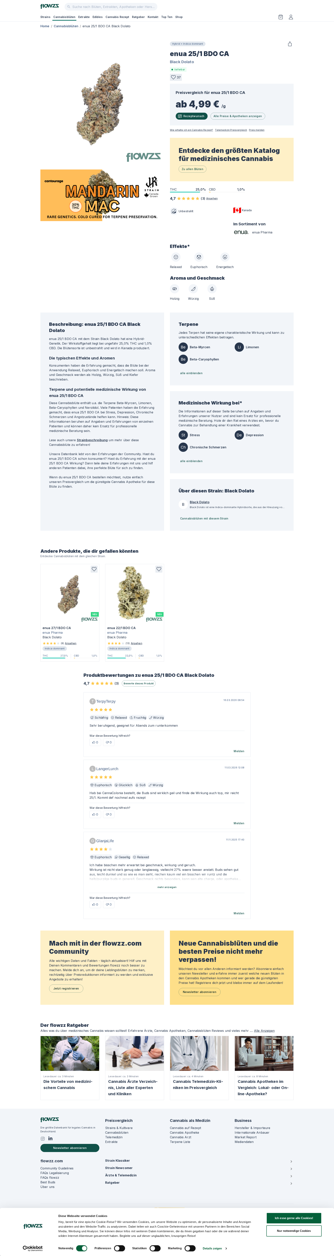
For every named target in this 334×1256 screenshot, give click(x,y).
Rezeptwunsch (193, 116)
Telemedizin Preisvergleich (231, 130)
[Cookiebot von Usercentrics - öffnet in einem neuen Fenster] (33, 1248)
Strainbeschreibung (92, 440)
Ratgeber (138, 17)
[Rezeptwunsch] (281, 17)
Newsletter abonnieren (199, 992)
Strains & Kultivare (119, 1128)
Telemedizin (114, 1137)
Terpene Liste (180, 1142)
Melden (239, 751)
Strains (45, 17)
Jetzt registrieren (66, 988)
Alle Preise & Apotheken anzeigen (238, 116)
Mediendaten (244, 1142)
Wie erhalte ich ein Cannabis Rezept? (191, 130)
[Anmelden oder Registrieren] (291, 17)
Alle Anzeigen (264, 1031)
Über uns (47, 1187)
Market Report (245, 1137)
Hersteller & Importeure (252, 1128)
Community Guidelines (56, 1168)
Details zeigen (212, 1248)
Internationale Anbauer (252, 1132)
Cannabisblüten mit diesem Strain (204, 518)
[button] (176, 77)
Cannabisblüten (64, 17)
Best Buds (47, 1182)
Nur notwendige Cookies (294, 1230)
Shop (178, 17)
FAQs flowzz (49, 1177)
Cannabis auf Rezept (185, 1128)
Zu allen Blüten (192, 169)
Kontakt (153, 17)
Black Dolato (182, 62)
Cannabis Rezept (117, 17)
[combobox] (111, 7)
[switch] (119, 1248)
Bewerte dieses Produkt (139, 683)
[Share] (290, 44)
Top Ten (167, 17)
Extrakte (84, 17)
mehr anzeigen (167, 887)
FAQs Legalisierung (54, 1173)
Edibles (98, 17)
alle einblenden (191, 373)
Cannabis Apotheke (184, 1132)
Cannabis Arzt (180, 1137)
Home (44, 26)
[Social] (42, 1138)
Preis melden (256, 130)
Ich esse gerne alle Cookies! (294, 1218)
